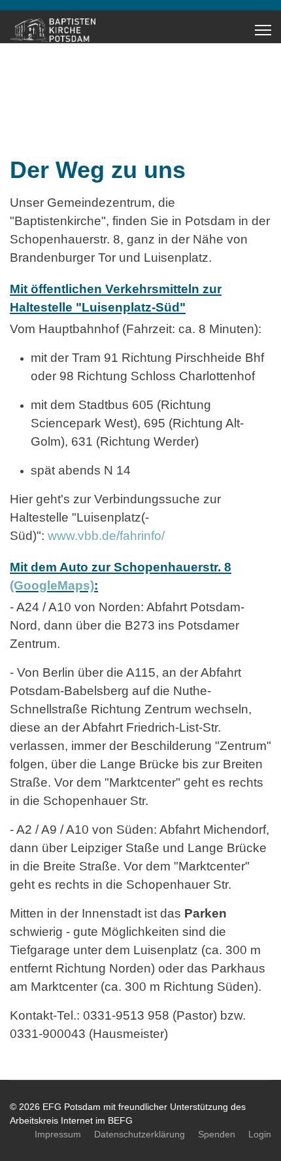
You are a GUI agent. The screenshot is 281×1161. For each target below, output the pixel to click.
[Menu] (263, 30)
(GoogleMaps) (52, 585)
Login (259, 1134)
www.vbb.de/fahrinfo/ (106, 536)
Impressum (58, 1134)
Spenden (216, 1134)
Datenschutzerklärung (139, 1134)
